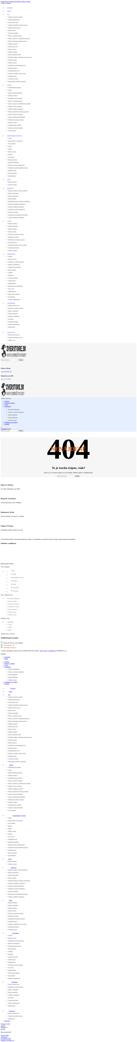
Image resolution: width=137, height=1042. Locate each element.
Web (41, 651)
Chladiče (10, 272)
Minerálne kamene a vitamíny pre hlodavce (19, 201)
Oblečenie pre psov (13, 46)
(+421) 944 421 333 (9, 645)
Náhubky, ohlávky (13, 43)
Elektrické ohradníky (13, 162)
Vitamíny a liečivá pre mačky (15, 128)
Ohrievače (10, 275)
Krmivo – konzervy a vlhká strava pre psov (19, 38)
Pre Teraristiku (14, 591)
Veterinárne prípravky (13, 247)
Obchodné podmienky (13, 409)
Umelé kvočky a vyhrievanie (15, 141)
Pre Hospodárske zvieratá (17, 577)
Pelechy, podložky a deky (14, 54)
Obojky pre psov (12, 49)
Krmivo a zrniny (12, 231)
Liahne (10, 138)
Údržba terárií (11, 327)
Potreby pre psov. (12, 62)
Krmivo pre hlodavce (13, 196)
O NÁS (10, 624)
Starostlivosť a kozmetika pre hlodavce (18, 215)
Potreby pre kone (12, 184)
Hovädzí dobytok (12, 159)
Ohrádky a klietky (12, 52)
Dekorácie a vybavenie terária (15, 308)
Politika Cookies (12, 420)
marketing (51, 651)
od (55, 651)
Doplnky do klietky (13, 226)
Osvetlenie (11, 319)
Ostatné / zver (11, 340)
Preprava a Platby (12, 601)
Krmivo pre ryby (12, 259)
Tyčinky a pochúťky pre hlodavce (16, 204)
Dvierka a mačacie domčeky (15, 93)
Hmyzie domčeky (12, 173)
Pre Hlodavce (14, 581)
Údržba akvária (12, 291)
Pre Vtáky (13, 584)
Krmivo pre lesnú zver (13, 334)
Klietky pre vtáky (12, 229)
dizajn (45, 651)
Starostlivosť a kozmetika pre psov (17, 65)
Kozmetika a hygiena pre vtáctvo (16, 239)
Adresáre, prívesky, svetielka (15, 17)
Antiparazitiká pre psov (14, 19)
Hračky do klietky (12, 223)
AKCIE (10, 627)
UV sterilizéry (11, 296)
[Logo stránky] (13, 358)
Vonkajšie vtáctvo (12, 250)
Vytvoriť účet (5, 1035)
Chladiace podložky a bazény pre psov (18, 25)
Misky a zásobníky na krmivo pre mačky (18, 111)
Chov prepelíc (11, 143)
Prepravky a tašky (12, 122)
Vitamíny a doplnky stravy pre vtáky (17, 245)
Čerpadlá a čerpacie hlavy (14, 267)
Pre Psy (13, 571)
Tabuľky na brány (12, 68)
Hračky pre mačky (12, 95)
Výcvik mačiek (12, 130)
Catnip (10, 90)
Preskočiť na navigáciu (8, 1)
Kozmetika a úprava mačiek (15, 98)
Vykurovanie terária (13, 321)
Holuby (10, 149)
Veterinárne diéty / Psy (14, 70)
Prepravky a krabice (13, 212)
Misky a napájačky (13, 313)
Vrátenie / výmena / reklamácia (16, 412)
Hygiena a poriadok (13, 33)
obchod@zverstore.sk (9, 647)
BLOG (9, 630)
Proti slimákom (12, 176)
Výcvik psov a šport (13, 78)
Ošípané (10, 154)
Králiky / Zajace (12, 151)
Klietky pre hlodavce (13, 193)
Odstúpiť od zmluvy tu (7, 1040)
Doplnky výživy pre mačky (15, 106)
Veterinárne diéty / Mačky (14, 125)
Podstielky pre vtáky (13, 237)
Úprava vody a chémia (13, 294)
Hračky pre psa (12, 30)
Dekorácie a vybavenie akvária (16, 262)
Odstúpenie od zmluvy (14, 604)
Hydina (10, 146)
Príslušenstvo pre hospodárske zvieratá (18, 167)
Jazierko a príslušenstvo (14, 299)
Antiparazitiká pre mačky (14, 87)
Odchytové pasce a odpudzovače (16, 165)
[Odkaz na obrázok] (10, 536)
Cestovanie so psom (13, 22)
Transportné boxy (12, 242)
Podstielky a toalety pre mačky (16, 119)
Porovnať (7, 1021)
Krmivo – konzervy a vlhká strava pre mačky (19, 103)
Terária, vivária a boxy (13, 305)
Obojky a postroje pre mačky (15, 114)
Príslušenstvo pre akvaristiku (15, 286)
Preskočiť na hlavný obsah (22, 1)
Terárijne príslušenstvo (14, 324)
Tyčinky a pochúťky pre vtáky (16, 234)
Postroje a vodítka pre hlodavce (16, 206)
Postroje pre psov (12, 60)
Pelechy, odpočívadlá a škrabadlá (16, 117)
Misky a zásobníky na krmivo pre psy (17, 41)
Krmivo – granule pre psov (15, 35)
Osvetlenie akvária (13, 278)
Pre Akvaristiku (15, 587)
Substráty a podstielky (13, 316)
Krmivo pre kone (12, 182)
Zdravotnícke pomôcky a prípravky (17, 81)
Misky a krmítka (12, 198)
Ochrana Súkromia (13, 417)
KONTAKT (11, 622)
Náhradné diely (12, 283)
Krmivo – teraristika (13, 311)
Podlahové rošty (12, 170)
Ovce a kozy (11, 157)
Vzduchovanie (12, 280)
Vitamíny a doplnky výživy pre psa (17, 73)
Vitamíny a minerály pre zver (15, 337)
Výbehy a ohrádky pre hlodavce (16, 217)
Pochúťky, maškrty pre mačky (15, 109)
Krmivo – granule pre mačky (15, 101)
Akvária (10, 256)
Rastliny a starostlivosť (14, 264)
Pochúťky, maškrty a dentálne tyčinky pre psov (20, 57)
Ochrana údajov (12, 612)
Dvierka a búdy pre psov (14, 27)
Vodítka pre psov (12, 76)
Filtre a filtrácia (12, 270)
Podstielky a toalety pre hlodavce (16, 209)
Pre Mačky (13, 574)
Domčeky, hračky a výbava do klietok (17, 190)
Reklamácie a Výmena (13, 606)
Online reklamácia (12, 414)
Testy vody (11, 288)
